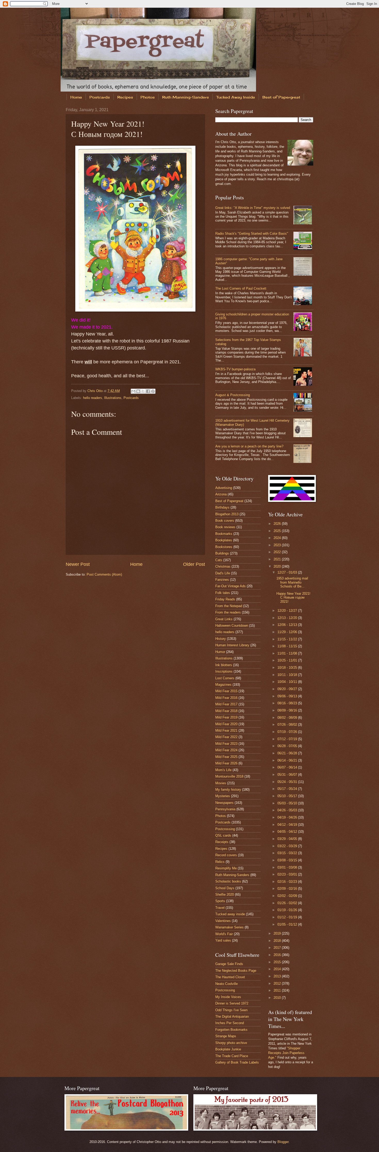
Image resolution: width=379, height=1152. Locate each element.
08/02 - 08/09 (287, 718)
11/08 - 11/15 (287, 646)
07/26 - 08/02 (287, 724)
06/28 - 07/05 (287, 746)
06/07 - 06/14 (287, 767)
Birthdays (222, 507)
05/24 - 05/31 (287, 782)
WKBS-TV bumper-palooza (235, 369)
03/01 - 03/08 (287, 867)
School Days (224, 888)
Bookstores (223, 547)
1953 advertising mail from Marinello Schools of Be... (292, 582)
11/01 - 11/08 (287, 653)
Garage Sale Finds (229, 964)
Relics (220, 862)
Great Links (224, 619)
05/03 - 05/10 (287, 803)
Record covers (226, 855)
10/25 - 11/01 (287, 660)
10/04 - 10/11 (287, 682)
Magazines (223, 685)
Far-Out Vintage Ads (230, 586)
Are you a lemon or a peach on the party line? (249, 446)
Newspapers (224, 803)
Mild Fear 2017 (226, 704)
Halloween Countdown (231, 625)
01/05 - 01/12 (287, 924)
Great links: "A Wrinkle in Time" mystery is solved (252, 208)
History (220, 639)
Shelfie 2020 (224, 894)
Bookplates (223, 540)
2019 (278, 933)
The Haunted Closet (230, 977)
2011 (278, 990)
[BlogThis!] (138, 391)
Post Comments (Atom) (104, 574)
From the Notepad (228, 606)
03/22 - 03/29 (287, 846)
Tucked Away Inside (235, 97)
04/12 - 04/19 (287, 825)
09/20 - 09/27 (287, 689)
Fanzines (222, 580)
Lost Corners (224, 678)
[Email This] (133, 391)
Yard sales (223, 940)
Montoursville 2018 (229, 776)
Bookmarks (223, 534)
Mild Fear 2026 (226, 763)
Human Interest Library (232, 645)
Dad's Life (222, 573)
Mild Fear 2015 (226, 691)
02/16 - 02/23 (287, 882)
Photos (148, 97)
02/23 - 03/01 (287, 874)
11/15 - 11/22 (287, 639)
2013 (278, 976)
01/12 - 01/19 (287, 917)
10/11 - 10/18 (287, 675)
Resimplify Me (226, 868)
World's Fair (224, 934)
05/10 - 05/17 (287, 796)
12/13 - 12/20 (287, 618)
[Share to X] (143, 391)
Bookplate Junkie (228, 1049)
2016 (278, 955)
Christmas (222, 566)
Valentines (223, 921)
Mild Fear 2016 (226, 698)
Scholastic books (228, 881)
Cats (218, 560)
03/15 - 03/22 (287, 853)
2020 (278, 566)
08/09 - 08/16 (287, 710)
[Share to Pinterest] (152, 391)
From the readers (228, 612)
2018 (278, 941)
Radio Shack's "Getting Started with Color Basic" (251, 233)
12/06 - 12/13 (287, 625)
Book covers (224, 520)
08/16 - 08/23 (287, 703)
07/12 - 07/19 (287, 739)
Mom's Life (223, 770)
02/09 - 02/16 (287, 888)
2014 (278, 969)
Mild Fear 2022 (226, 737)
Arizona (221, 494)
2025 (278, 531)
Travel (220, 908)
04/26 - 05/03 (287, 810)
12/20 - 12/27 (287, 610)
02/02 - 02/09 (287, 896)
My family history (228, 789)
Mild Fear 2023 (226, 744)
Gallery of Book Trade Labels (237, 1062)
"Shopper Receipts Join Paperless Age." (286, 1052)
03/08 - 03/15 (287, 860)
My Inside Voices (228, 997)
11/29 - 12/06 (287, 632)
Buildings (222, 553)
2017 (278, 948)
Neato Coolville (226, 984)
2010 (278, 998)
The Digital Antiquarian (232, 1016)
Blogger (283, 1142)
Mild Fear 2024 (226, 750)
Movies (220, 783)
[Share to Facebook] (148, 391)
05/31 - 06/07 (287, 775)
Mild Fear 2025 (226, 757)
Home (76, 97)
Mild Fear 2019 (226, 717)
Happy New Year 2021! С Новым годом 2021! (293, 597)
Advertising (223, 488)
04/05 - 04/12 (287, 832)
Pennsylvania (225, 809)
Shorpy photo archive (231, 1043)
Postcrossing (225, 829)
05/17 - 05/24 (287, 789)
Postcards (99, 97)
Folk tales (222, 593)
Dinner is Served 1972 (231, 1003)
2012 (278, 983)
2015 (278, 962)
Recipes (125, 97)
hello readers (92, 398)
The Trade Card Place (231, 1056)
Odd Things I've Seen (231, 1010)
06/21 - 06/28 (287, 753)
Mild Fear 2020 (226, 724)
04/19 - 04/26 (287, 817)
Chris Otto (95, 391)
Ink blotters (223, 665)
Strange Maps (225, 1036)
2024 (278, 538)
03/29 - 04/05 (287, 839)
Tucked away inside (230, 914)
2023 (278, 545)
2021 (278, 559)
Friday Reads (225, 599)
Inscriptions (224, 671)
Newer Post (78, 564)
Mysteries (222, 796)
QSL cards (223, 835)
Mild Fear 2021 (226, 730)
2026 (278, 524)
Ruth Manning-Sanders (185, 97)
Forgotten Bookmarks (231, 1030)
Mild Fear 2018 (226, 711)
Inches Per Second (229, 1023)
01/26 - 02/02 (287, 903)
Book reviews (225, 527)
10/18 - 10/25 (287, 667)
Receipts (221, 842)
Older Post (194, 564)
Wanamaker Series (229, 927)
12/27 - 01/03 (287, 572)
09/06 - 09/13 (287, 696)
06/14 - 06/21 (287, 760)
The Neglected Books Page (235, 971)
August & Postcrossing (232, 395)
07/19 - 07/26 (287, 732)
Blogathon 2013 (226, 514)
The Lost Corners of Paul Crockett (240, 288)
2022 (278, 552)
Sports (220, 901)
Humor (220, 652)
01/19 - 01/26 (287, 910)
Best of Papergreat (281, 97)
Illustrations (112, 398)
